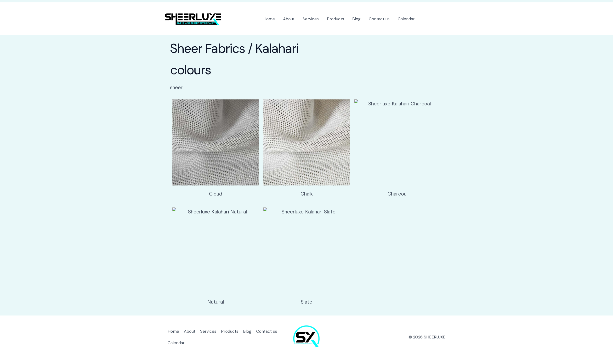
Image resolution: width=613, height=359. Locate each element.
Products (335, 19)
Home (269, 19)
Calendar (406, 19)
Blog (356, 19)
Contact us (379, 19)
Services (311, 19)
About (289, 19)
